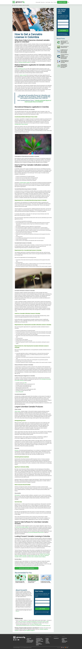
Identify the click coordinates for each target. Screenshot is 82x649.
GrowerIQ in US (56, 638)
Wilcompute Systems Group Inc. (27, 647)
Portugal (47, 638)
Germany (47, 641)
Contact (63, 640)
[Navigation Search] (68, 2)
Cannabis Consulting (30, 640)
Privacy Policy (66, 34)
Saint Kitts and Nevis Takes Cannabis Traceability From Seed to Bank (65, 42)
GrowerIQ (14, 647)
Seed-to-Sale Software (29, 639)
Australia (47, 639)
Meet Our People (64, 641)
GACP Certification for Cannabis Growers (65, 47)
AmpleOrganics (18, 647)
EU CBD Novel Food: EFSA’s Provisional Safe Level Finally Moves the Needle (64, 51)
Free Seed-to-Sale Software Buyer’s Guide (39, 639)
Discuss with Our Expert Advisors (26, 568)
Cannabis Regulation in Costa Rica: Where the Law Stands (65, 61)
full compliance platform (30, 630)
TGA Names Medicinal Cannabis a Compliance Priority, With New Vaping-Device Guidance (64, 56)
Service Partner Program (64, 639)
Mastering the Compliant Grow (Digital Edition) (39, 641)
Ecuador (47, 640)
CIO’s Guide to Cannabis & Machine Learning (39, 644)
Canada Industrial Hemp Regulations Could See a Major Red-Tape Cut (64, 66)
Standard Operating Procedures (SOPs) (30, 641)
